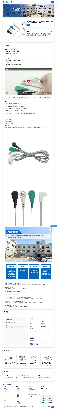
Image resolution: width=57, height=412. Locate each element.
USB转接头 (18, 394)
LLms (30, 406)
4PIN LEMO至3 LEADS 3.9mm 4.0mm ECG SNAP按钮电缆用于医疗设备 (22, 363)
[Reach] (44, 400)
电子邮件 (31, 323)
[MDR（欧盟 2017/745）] (50, 400)
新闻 (32, 1)
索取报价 (52, 1)
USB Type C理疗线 (7, 40)
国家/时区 (43, 323)
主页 (20, 1)
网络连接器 (18, 395)
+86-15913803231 (44, 388)
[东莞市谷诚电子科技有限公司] (7, 2)
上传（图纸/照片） (32, 338)
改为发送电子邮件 (36, 344)
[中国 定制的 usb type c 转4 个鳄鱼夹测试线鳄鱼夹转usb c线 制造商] (10, 358)
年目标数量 (43, 326)
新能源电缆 (18, 388)
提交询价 (31, 344)
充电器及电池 (29, 1)
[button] (53, 10)
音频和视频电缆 (18, 393)
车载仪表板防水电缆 (19, 390)
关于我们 (35, 1)
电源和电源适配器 (31, 393)
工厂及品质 (5, 390)
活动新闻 (5, 399)
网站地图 (28, 406)
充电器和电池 (30, 388)
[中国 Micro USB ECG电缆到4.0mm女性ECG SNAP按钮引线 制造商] (35, 358)
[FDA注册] (50, 396)
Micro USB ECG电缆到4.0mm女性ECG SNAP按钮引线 (34, 363)
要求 (30, 330)
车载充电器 (30, 390)
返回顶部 (49, 406)
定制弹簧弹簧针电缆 (19, 397)
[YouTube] (43, 406)
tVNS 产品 (26, 1)
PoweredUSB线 (18, 389)
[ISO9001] (50, 402)
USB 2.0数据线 (18, 403)
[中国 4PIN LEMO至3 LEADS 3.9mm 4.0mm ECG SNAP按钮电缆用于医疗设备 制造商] (22, 358)
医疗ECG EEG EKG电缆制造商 (8, 38)
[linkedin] (46, 406)
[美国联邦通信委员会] (50, 398)
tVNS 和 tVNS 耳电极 (31, 399)
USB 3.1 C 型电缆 (19, 402)
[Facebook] (44, 406)
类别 (6, 19)
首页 (4, 19)
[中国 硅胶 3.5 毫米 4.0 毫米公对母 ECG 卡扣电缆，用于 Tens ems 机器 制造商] (47, 358)
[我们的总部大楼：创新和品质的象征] (28, 10)
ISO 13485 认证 (6, 389)
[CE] (44, 398)
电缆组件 (23, 1)
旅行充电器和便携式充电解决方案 (33, 389)
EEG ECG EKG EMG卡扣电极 (20, 38)
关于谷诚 (5, 388)
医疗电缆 (12, 19)
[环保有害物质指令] (44, 396)
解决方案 (5, 393)
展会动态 (5, 400)
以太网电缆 (18, 396)
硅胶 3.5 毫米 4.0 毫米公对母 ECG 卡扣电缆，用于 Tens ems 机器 (46, 363)
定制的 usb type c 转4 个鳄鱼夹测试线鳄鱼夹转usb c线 (10, 363)
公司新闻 (5, 396)
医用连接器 (14, 38)
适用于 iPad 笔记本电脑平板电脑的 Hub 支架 (34, 394)
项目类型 (31, 326)
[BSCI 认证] (44, 402)
